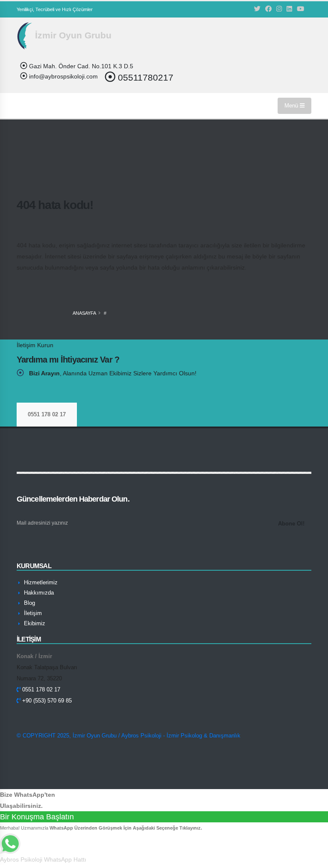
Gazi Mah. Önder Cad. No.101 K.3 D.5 (80, 66)
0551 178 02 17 (47, 414)
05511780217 (144, 77)
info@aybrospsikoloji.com (62, 76)
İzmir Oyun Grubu (71, 35)
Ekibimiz (33, 624)
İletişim (32, 613)
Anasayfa (84, 313)
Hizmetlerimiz (40, 583)
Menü (292, 105)
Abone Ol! (291, 523)
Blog (28, 603)
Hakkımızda (38, 593)
